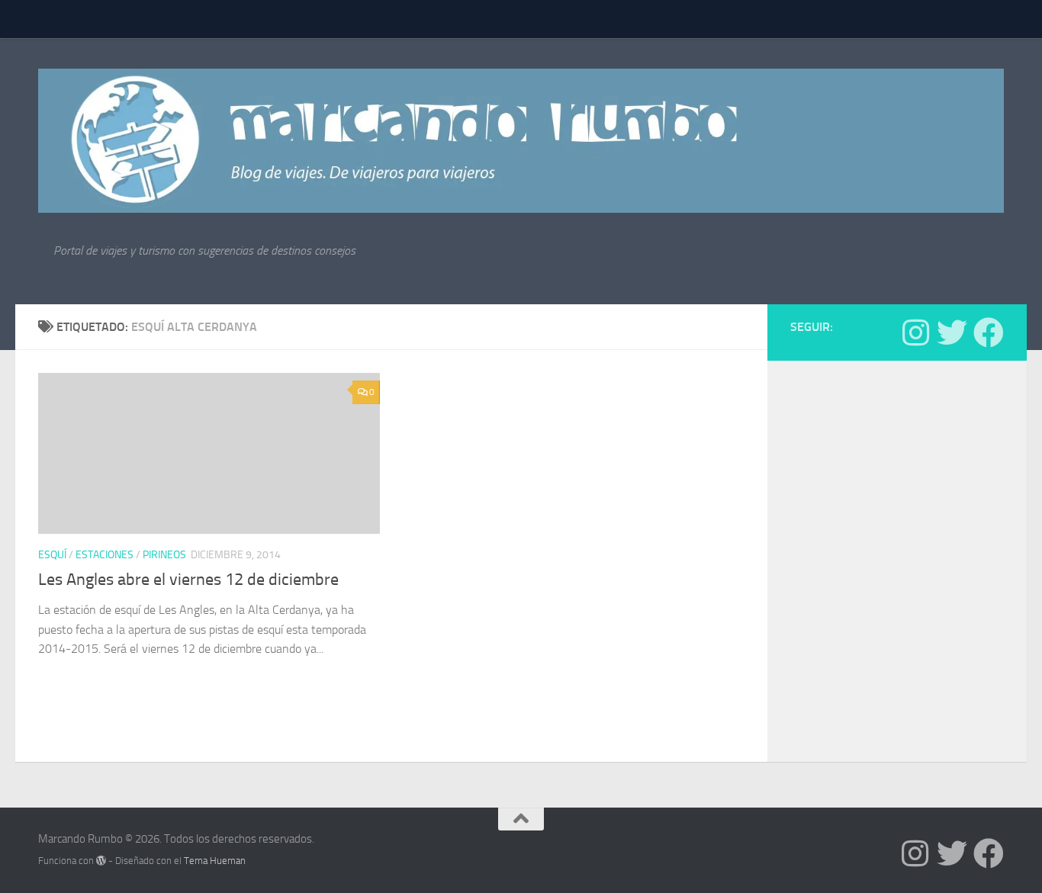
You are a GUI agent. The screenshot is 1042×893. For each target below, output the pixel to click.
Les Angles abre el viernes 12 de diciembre (188, 579)
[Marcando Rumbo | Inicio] (521, 141)
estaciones (104, 554)
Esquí (52, 554)
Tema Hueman (215, 860)
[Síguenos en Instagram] (915, 332)
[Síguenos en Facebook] (988, 332)
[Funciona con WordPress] (101, 861)
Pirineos (164, 554)
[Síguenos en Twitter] (952, 332)
